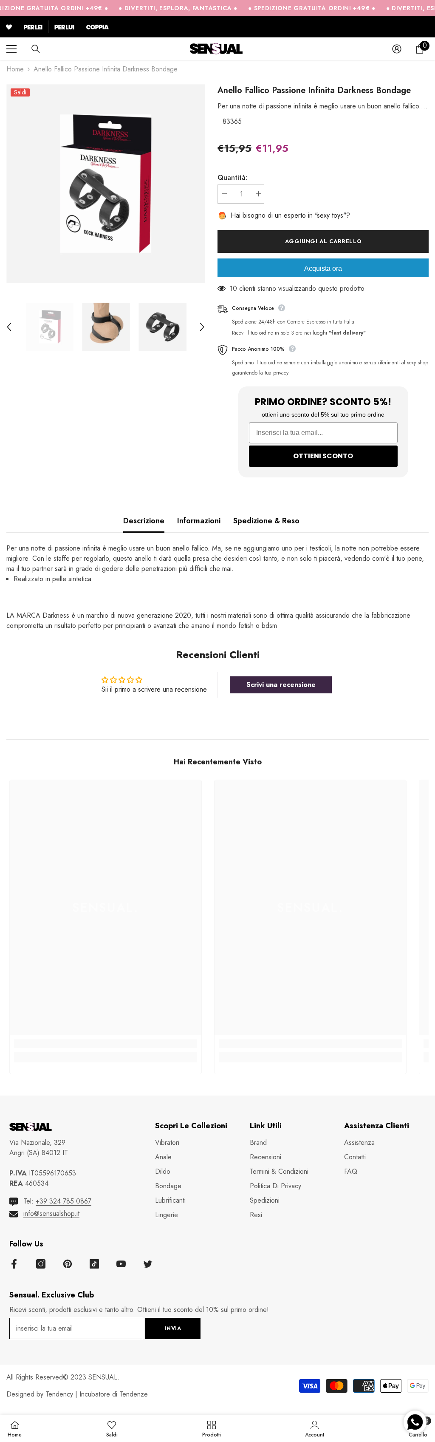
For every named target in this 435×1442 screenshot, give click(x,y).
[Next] (202, 327)
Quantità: (232, 177)
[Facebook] (14, 1264)
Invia (172, 1328)
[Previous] (9, 327)
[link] (105, 1043)
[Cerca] (36, 49)
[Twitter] (148, 1264)
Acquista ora (323, 268)
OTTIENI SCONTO (323, 456)
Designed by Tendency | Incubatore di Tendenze (77, 1394)
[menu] (11, 49)
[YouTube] (121, 1264)
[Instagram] (41, 1264)
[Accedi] (396, 48)
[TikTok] (94, 1264)
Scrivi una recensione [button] (281, 685)
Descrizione (143, 520)
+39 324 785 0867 (63, 1201)
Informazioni (198, 520)
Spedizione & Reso (266, 520)
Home (15, 69)
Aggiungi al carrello (323, 241)
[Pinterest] (67, 1264)
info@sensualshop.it (51, 1213)
